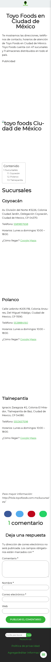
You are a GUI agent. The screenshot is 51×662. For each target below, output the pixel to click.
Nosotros (25, 639)
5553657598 (21, 421)
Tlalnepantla (16, 180)
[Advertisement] (25, 91)
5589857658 (21, 224)
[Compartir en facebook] (8, 514)
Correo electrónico (14, 594)
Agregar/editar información (25, 652)
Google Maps (28, 240)
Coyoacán (15, 173)
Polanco (14, 177)
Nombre (8, 582)
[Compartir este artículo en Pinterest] (31, 514)
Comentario (10, 558)
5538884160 (21, 322)
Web (5, 606)
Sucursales (11, 170)
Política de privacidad (26, 645)
